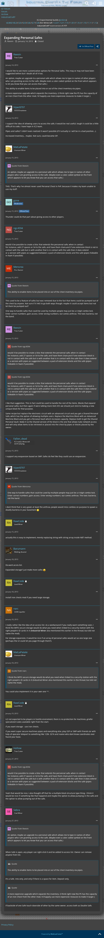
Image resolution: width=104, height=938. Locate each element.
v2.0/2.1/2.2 (11, 22)
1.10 (84, 22)
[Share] (97, 46)
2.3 (20, 22)
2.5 (24, 22)
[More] (96, 65)
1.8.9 (72, 22)
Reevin (10, 41)
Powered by (52, 934)
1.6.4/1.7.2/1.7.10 (60, 22)
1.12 (95, 22)
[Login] (93, 3)
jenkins (63, 20)
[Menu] (100, 3)
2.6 (28, 22)
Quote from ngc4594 (21, 346)
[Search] (87, 3)
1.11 (90, 22)
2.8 (37, 22)
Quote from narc (19, 671)
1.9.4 (78, 22)
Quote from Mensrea (21, 486)
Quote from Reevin (20, 166)
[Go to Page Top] (100, 934)
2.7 (33, 22)
